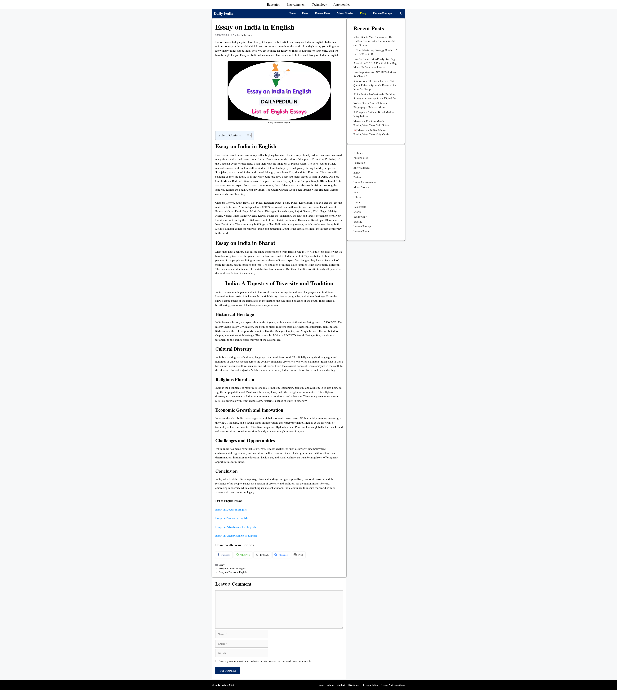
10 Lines (358, 153)
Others (357, 197)
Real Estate (359, 207)
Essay (363, 13)
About (330, 685)
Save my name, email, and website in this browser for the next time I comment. (265, 661)
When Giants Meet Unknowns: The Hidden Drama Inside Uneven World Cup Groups (374, 41)
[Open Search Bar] (400, 13)
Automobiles (341, 4)
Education (273, 4)
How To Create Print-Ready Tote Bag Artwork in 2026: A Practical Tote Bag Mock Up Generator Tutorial (375, 63)
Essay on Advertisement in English (235, 527)
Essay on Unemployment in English (236, 535)
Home (292, 13)
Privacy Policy (370, 685)
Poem (305, 13)
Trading (357, 221)
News (356, 192)
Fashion (357, 177)
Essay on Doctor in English (231, 509)
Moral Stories (345, 13)
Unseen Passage (382, 13)
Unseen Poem (323, 13)
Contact (341, 685)
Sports (357, 212)
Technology (319, 4)
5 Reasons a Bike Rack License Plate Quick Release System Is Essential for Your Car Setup (374, 85)
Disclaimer (354, 685)
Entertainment (296, 4)
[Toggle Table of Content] (247, 135)
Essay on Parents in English (231, 518)
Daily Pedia (223, 13)
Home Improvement (364, 182)
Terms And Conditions (393, 685)
